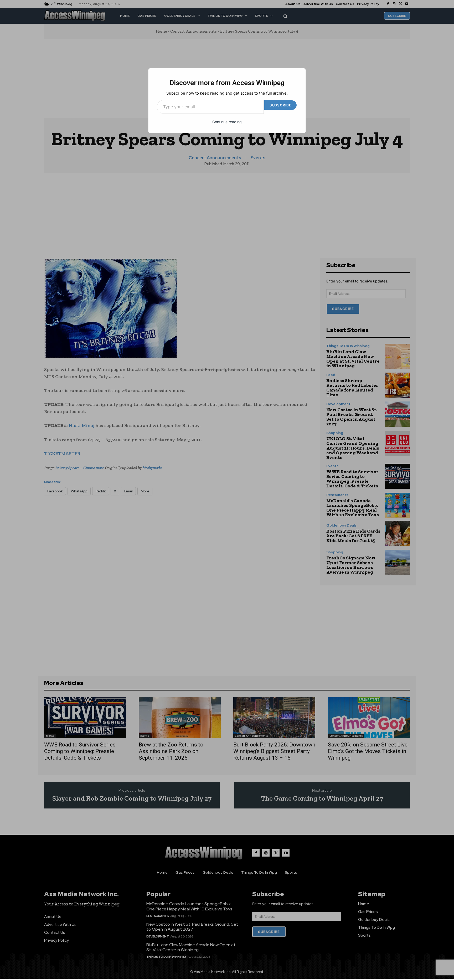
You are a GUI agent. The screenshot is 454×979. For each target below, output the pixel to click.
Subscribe (280, 105)
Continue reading (227, 122)
